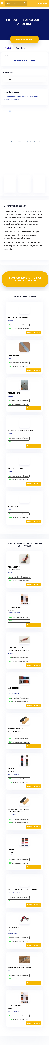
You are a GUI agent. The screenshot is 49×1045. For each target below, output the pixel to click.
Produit (7, 48)
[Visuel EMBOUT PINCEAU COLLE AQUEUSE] (24, 141)
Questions (20, 48)
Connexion (42, 3)
